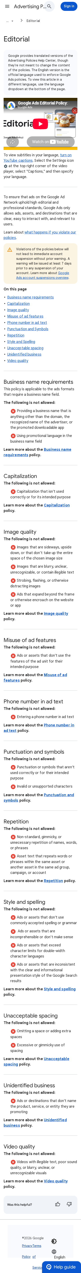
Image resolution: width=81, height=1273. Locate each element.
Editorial (33, 21)
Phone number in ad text (27, 323)
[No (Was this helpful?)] (69, 1204)
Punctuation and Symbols (27, 329)
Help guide (65, 1267)
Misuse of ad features (25, 316)
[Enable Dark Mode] (54, 1241)
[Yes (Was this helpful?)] (57, 1204)
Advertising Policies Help (30, 6)
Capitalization (18, 303)
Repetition (15, 335)
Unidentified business (24, 354)
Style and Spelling (21, 342)
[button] (7, 6)
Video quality (17, 361)
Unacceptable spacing (25, 348)
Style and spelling (60, 989)
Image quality (18, 310)
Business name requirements (30, 297)
